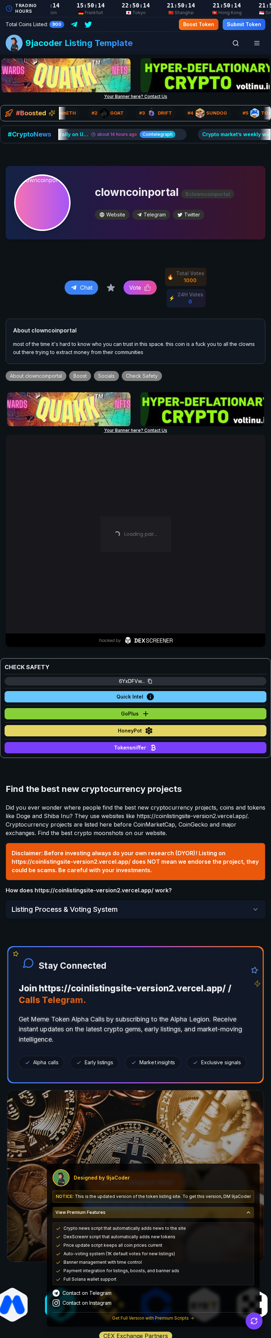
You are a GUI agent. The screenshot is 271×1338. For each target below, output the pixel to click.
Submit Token (244, 24)
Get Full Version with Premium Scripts (150, 1318)
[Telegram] (74, 24)
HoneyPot (130, 731)
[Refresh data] (254, 1321)
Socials (106, 376)
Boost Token (198, 24)
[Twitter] (88, 24)
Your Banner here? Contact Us (135, 96)
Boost (80, 376)
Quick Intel (129, 697)
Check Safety (142, 376)
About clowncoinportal (36, 376)
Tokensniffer (130, 748)
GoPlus (130, 714)
